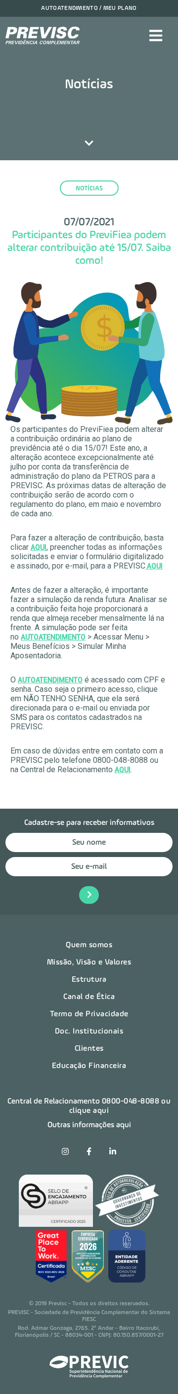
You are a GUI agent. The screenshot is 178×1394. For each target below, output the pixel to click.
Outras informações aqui (89, 1125)
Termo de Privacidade (89, 1014)
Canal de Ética (89, 997)
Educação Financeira (89, 1066)
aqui (123, 770)
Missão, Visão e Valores (89, 962)
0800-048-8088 (131, 1102)
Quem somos (89, 945)
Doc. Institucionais (89, 1032)
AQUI (38, 547)
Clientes (89, 1049)
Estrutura (89, 980)
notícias (89, 188)
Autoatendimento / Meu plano (88, 8)
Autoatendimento (53, 637)
